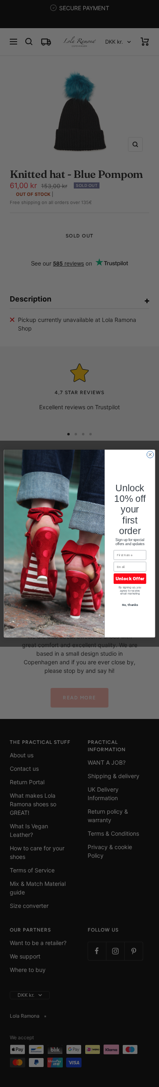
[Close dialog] (150, 454)
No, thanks (130, 604)
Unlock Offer (129, 578)
